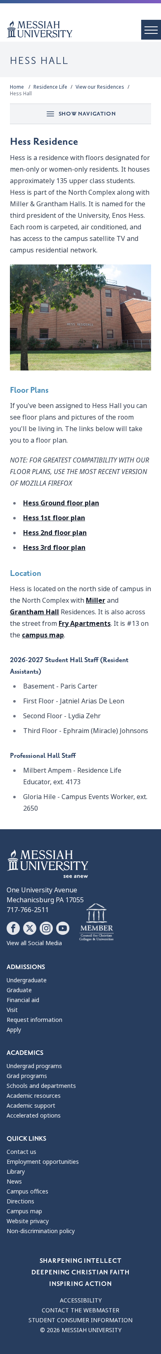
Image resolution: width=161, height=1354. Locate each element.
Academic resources (34, 1096)
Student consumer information (80, 1320)
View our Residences (100, 87)
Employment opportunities (43, 1162)
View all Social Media (34, 943)
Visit (12, 1010)
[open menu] (151, 30)
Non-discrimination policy (41, 1231)
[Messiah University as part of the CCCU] (96, 922)
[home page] (84, 29)
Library (16, 1172)
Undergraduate (27, 980)
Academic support (31, 1106)
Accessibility (81, 1300)
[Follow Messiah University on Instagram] (46, 928)
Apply (14, 1030)
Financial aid (23, 1000)
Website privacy (28, 1221)
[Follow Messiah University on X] (29, 928)
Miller (95, 600)
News (14, 1181)
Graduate (19, 990)
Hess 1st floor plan (54, 518)
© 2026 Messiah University (80, 1330)
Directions (20, 1201)
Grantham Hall (34, 612)
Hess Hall (21, 93)
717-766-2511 (28, 910)
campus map (43, 635)
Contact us (21, 1152)
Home (17, 87)
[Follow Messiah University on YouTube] (62, 928)
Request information (34, 1020)
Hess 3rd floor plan (54, 547)
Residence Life (50, 87)
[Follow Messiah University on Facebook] (13, 928)
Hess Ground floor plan (61, 503)
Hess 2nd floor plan (55, 533)
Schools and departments (41, 1086)
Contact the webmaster (80, 1310)
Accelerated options (34, 1115)
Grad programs (27, 1076)
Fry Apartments (85, 623)
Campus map (24, 1211)
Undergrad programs (34, 1066)
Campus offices (27, 1191)
